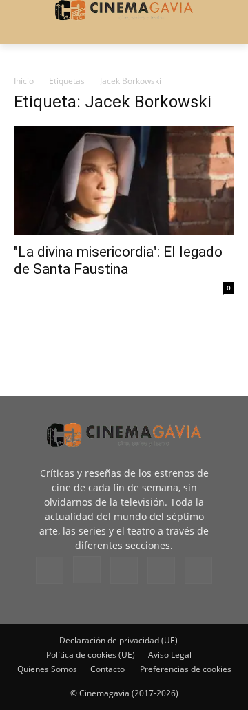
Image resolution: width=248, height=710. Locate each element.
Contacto (107, 669)
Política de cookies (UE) (90, 654)
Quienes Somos (47, 669)
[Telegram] (124, 570)
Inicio (24, 81)
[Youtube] (198, 570)
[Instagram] (87, 569)
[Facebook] (49, 570)
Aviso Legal (170, 654)
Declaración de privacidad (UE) (118, 640)
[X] (161, 570)
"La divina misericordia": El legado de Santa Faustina (118, 260)
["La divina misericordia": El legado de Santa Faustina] (124, 180)
